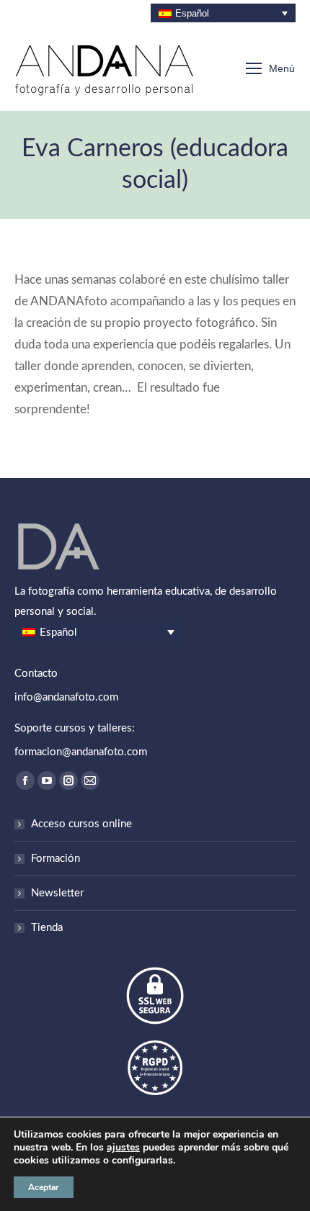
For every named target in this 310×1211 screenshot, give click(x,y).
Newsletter (57, 893)
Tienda (47, 927)
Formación (55, 858)
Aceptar (43, 1187)
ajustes (123, 1147)
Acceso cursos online (81, 824)
